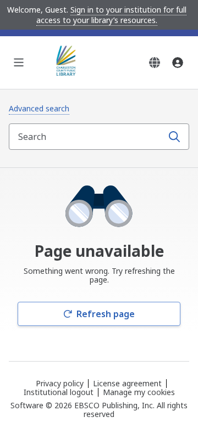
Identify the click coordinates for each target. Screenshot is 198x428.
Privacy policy (60, 383)
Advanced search (39, 108)
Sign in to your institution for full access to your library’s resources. (111, 14)
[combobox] (87, 136)
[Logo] (68, 62)
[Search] (174, 137)
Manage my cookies (139, 392)
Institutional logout (59, 392)
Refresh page (105, 314)
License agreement (127, 383)
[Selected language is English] (154, 62)
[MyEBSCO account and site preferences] (177, 62)
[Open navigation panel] (19, 62)
